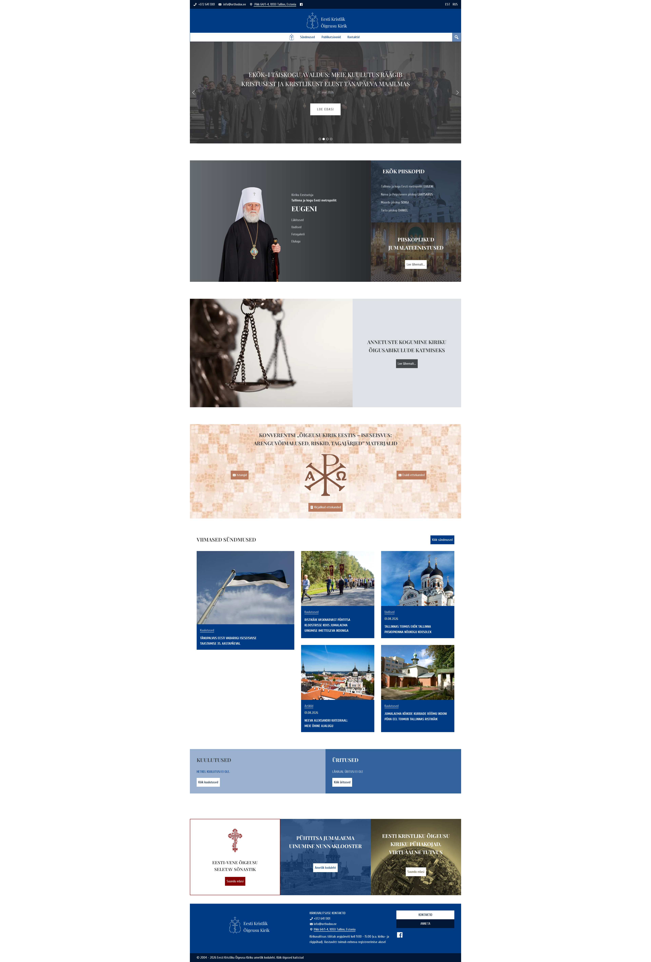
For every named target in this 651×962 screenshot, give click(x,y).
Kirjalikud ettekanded (327, 507)
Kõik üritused (342, 782)
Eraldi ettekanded (413, 475)
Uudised (296, 227)
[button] (193, 92)
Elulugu (295, 241)
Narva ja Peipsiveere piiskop (407, 194)
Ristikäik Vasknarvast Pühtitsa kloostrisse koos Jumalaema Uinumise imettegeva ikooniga (327, 625)
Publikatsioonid (331, 37)
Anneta (425, 924)
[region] (325, 92)
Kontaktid (354, 37)
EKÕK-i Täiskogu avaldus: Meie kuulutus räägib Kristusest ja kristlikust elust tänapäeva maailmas (325, 79)
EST (447, 4)
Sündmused (307, 37)
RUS (455, 4)
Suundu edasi (235, 881)
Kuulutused (207, 630)
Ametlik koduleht (325, 868)
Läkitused (297, 220)
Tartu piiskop (394, 210)
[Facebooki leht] (301, 4)
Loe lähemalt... (416, 264)
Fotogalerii (298, 234)
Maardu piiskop (395, 202)
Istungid (242, 475)
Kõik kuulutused (208, 782)
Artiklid (308, 706)
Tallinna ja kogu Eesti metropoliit (407, 186)
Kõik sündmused (442, 540)
